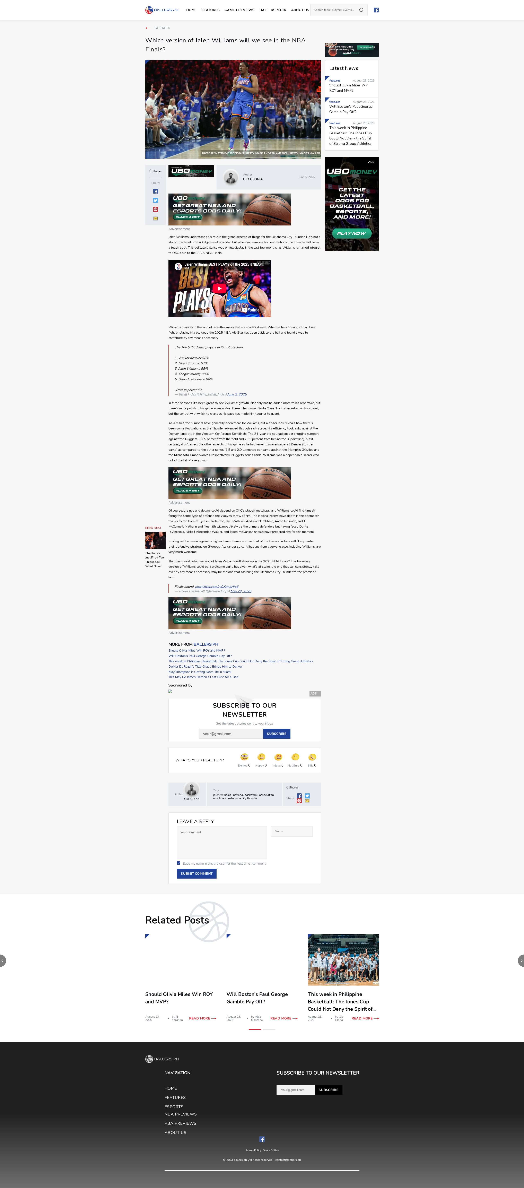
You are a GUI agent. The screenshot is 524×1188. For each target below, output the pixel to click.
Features (211, 10)
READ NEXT (153, 528)
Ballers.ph (206, 644)
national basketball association (253, 795)
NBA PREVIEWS (181, 1114)
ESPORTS (174, 1107)
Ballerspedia (273, 10)
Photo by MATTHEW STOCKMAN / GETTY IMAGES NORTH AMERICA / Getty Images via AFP (261, 153)
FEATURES (175, 1097)
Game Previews (240, 10)
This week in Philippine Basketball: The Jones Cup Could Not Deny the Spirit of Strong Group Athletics (240, 661)
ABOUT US (300, 10)
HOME (171, 1088)
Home (191, 10)
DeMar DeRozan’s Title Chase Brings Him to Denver (205, 666)
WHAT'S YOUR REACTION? (199, 760)
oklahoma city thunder (242, 798)
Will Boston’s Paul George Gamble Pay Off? (200, 656)
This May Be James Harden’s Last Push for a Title (203, 677)
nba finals (219, 798)
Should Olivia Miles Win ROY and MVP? (196, 650)
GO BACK (162, 28)
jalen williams (222, 795)
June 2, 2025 (237, 394)
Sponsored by (180, 685)
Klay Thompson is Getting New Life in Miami (199, 672)
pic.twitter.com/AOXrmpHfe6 (216, 586)
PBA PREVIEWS (180, 1123)
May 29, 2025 (240, 591)
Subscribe (328, 1090)
